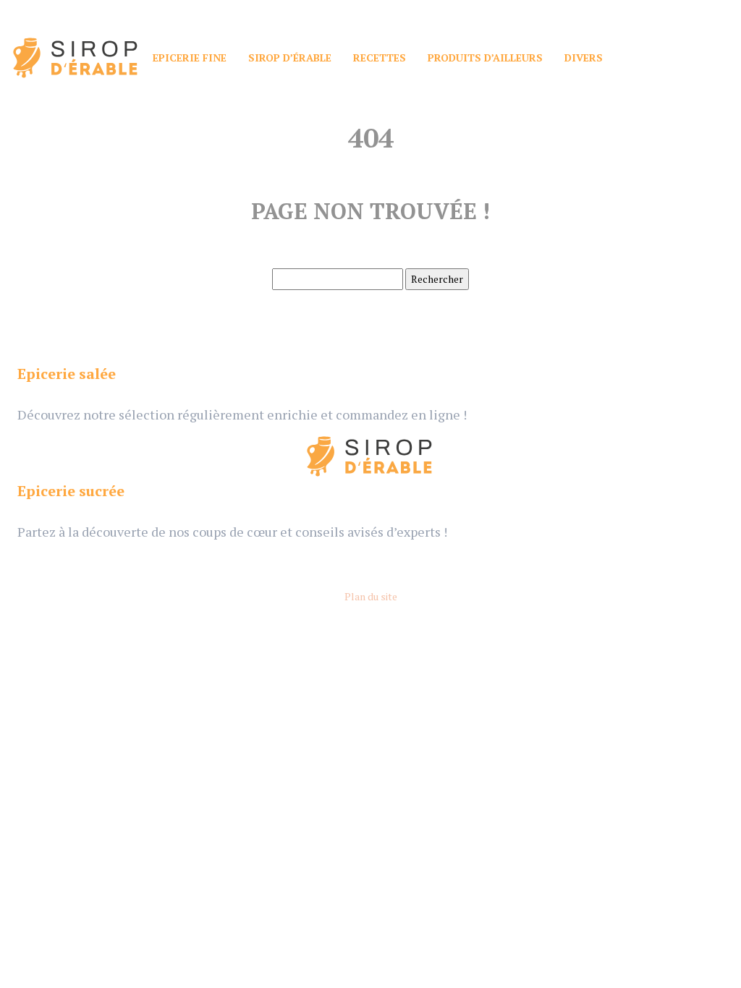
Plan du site (370, 596)
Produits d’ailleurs (485, 57)
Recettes (379, 57)
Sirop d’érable (289, 57)
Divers (583, 57)
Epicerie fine (189, 57)
